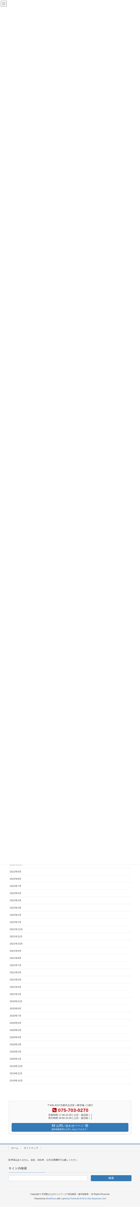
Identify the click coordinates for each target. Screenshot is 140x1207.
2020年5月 (15, 1030)
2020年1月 (15, 1058)
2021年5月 (15, 979)
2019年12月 (16, 1066)
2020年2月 (15, 1051)
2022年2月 (15, 915)
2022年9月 (15, 871)
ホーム (14, 1148)
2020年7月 (15, 1015)
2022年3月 (15, 907)
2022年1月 (15, 922)
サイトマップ (31, 1148)
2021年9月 (15, 950)
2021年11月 (16, 936)
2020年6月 (15, 1023)
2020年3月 (15, 1044)
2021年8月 (15, 958)
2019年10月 (16, 1080)
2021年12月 (16, 929)
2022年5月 (15, 893)
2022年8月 (15, 878)
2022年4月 (15, 900)
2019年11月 (16, 1073)
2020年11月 (16, 1001)
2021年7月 (15, 965)
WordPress (51, 1198)
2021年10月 (16, 943)
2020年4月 (15, 1037)
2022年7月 (15, 886)
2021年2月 (15, 994)
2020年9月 (15, 1008)
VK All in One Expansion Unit (92, 1198)
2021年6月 (15, 972)
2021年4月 (15, 987)
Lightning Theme (69, 1198)
